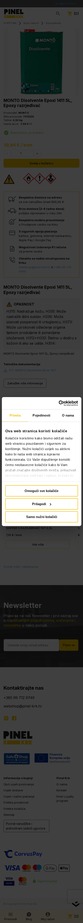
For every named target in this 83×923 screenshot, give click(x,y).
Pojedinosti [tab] (41, 415)
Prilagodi (39, 504)
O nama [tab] (68, 415)
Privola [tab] (15, 415)
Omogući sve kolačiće (41, 491)
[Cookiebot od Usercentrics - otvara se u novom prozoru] (59, 403)
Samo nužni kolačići (41, 517)
